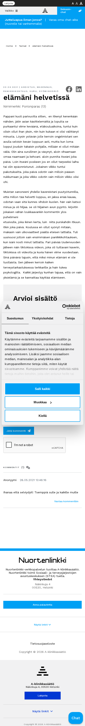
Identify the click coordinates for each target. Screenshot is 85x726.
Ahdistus (28, 87)
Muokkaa (40, 402)
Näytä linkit (41, 624)
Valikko (9, 10)
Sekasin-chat (65, 11)
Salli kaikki (42, 388)
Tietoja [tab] (70, 318)
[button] (75, 718)
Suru (33, 91)
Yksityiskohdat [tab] (42, 318)
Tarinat (22, 46)
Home (9, 46)
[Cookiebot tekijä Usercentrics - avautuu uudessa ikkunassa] (62, 307)
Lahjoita (8, 3)
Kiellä (43, 415)
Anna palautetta (42, 604)
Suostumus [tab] (15, 318)
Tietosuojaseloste (42, 643)
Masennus (44, 87)
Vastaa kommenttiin (66, 501)
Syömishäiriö (49, 91)
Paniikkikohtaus (15, 91)
